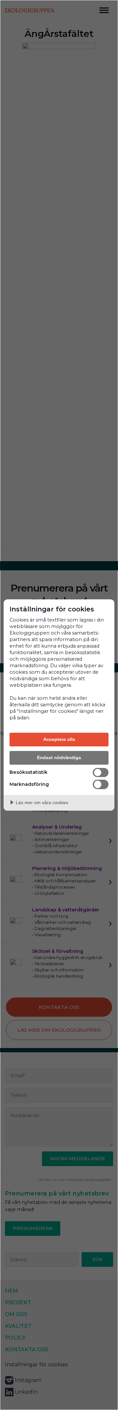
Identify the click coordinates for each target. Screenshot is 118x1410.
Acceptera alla (59, 739)
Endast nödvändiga (59, 757)
